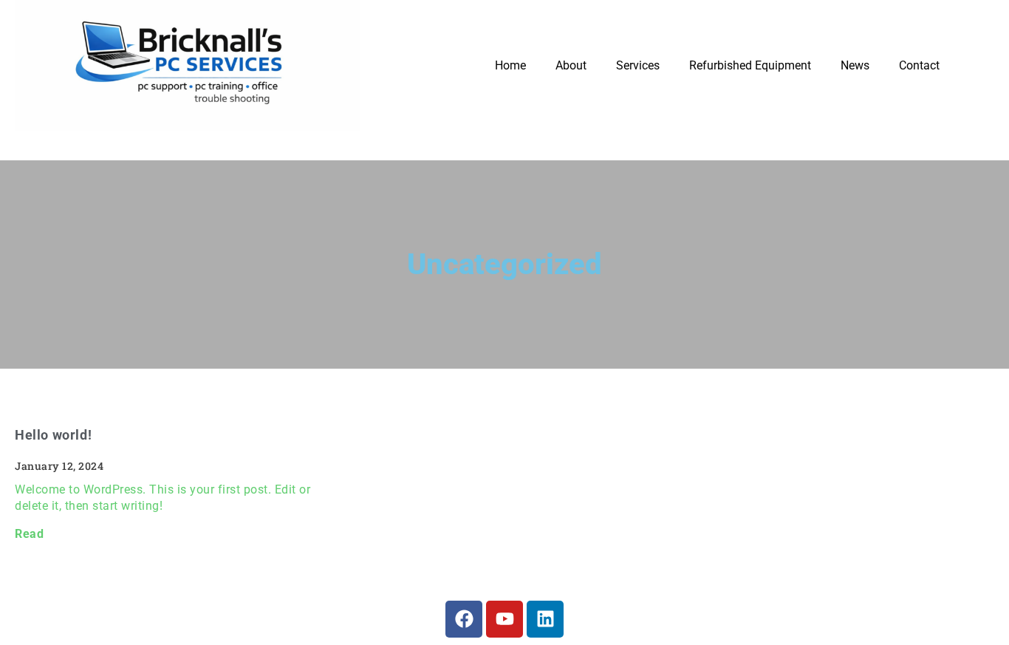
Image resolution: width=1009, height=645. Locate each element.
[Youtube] (504, 619)
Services (638, 65)
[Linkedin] (545, 619)
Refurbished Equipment (750, 65)
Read (29, 534)
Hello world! (53, 435)
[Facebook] (463, 619)
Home (510, 65)
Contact (919, 65)
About (570, 65)
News (855, 65)
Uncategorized (504, 264)
